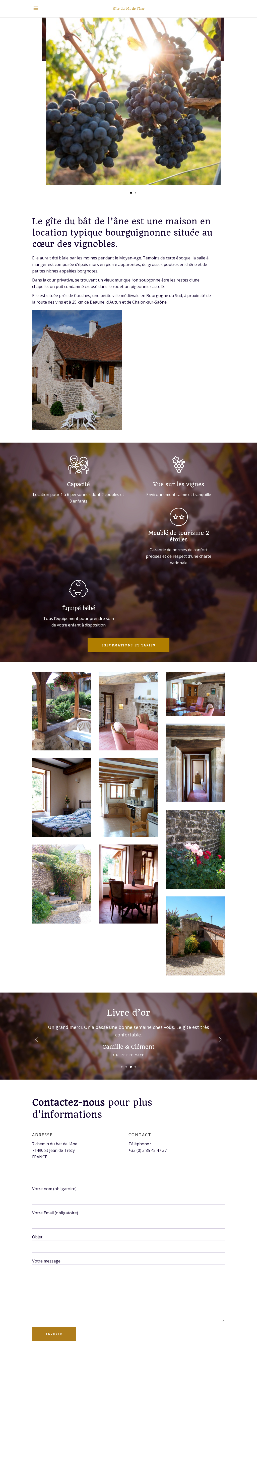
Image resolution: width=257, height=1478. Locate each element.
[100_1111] (195, 763)
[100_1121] (195, 935)
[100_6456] (61, 797)
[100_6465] (128, 884)
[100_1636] (128, 711)
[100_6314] (195, 849)
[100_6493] (195, 694)
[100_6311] (61, 711)
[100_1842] (128, 797)
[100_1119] (61, 884)
